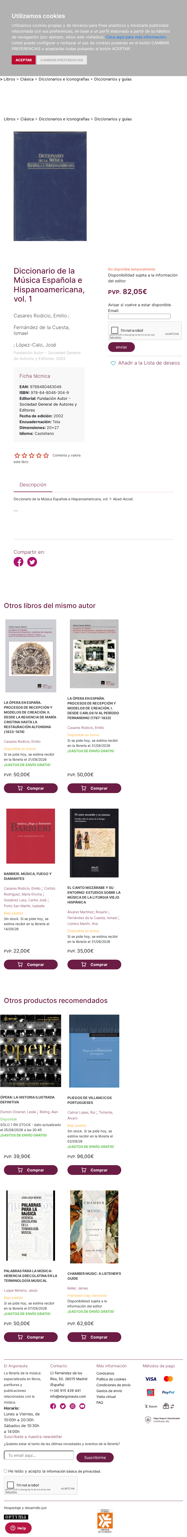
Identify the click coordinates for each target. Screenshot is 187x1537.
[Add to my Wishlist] (113, 363)
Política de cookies (111, 1379)
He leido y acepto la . (54, 1471)
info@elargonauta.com (68, 1396)
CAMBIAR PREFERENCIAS (61, 60)
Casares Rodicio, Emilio (22, 741)
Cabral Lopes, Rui (81, 1112)
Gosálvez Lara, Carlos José (25, 900)
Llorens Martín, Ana (82, 923)
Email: (113, 310)
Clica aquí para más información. (136, 37)
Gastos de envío (109, 1391)
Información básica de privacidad (73, 1471)
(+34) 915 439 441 (65, 1390)
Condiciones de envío (113, 1385)
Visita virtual (106, 1396)
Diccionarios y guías (112, 79)
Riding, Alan (49, 1112)
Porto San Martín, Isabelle (24, 906)
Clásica (27, 79)
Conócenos (105, 1373)
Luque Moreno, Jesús (20, 1290)
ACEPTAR (24, 60)
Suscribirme (95, 1457)
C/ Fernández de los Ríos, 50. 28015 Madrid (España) (68, 1379)
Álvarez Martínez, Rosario (87, 912)
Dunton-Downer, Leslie (18, 1112)
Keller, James (77, 1288)
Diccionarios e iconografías (64, 79)
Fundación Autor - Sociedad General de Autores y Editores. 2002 (47, 355)
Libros (9, 79)
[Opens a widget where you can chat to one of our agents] (18, 1528)
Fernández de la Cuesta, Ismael (92, 918)
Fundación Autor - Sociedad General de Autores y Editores (48, 404)
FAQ (99, 1402)
